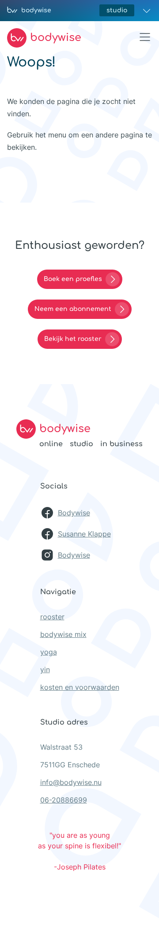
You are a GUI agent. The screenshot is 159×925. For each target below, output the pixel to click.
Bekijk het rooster (73, 339)
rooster (52, 616)
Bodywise (74, 512)
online (51, 444)
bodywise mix (63, 634)
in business (121, 444)
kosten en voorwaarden (79, 687)
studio (116, 10)
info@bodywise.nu (71, 782)
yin (45, 669)
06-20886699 (63, 800)
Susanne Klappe (84, 533)
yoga (48, 652)
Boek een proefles (73, 279)
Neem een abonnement (72, 309)
